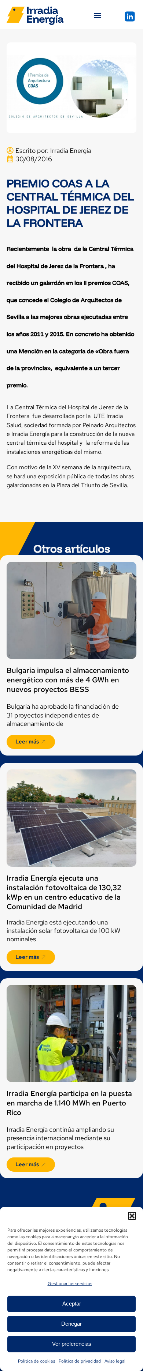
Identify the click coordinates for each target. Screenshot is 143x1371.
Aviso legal (114, 1361)
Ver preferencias (71, 1344)
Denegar (71, 1324)
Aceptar (71, 1303)
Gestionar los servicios (70, 1284)
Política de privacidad (80, 1361)
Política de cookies (36, 1361)
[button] (132, 1216)
